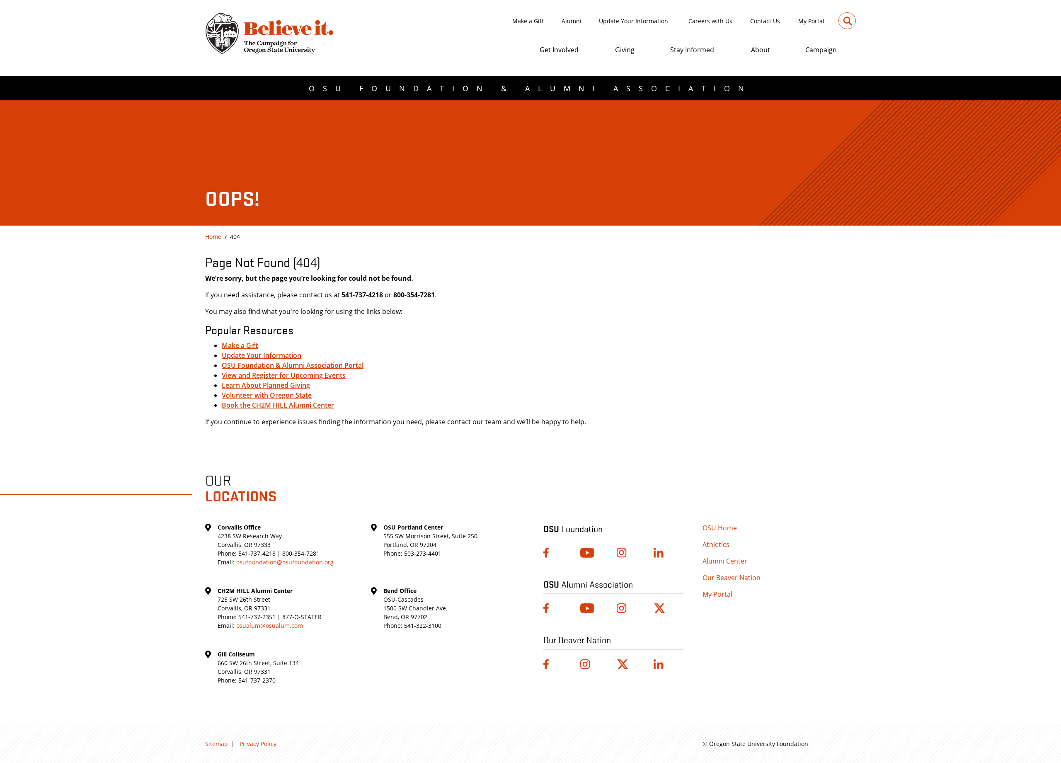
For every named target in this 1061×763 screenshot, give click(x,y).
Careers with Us (710, 21)
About (760, 49)
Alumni (571, 21)
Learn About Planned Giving (266, 385)
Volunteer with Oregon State (267, 395)
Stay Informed (692, 49)
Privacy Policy (258, 744)
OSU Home (719, 527)
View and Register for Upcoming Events (284, 375)
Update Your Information (633, 21)
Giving (625, 49)
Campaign (821, 49)
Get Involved (559, 49)
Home (213, 237)
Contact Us (765, 21)
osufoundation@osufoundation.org (285, 562)
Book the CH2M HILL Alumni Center (278, 405)
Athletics (715, 544)
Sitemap (216, 744)
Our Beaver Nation (731, 577)
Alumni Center (724, 561)
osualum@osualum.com (269, 625)
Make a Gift (528, 21)
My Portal (811, 21)
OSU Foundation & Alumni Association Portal (292, 365)
